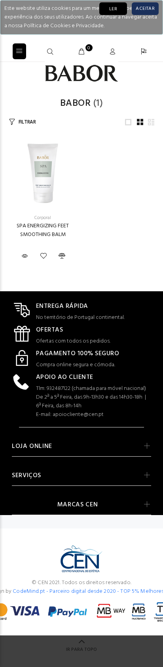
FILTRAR (27, 122)
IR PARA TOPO (81, 650)
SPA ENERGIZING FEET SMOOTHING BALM (43, 230)
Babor (75, 103)
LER (113, 9)
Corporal (42, 218)
